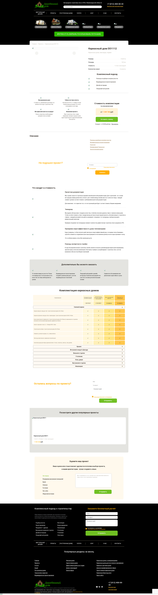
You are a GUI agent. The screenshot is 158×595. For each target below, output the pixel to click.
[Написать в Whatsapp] (2, 594)
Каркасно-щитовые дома (104, 565)
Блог (91, 13)
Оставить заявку (107, 119)
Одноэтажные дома (72, 563)
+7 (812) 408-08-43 (115, 4)
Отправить (108, 400)
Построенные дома (66, 13)
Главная (34, 44)
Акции (36, 568)
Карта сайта (100, 575)
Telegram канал (102, 587)
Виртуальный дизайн (40, 13)
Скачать (102, 172)
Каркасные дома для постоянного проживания (110, 563)
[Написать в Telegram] (0, 594)
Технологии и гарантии (41, 573)
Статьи (37, 565)
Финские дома (70, 560)
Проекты (53, 13)
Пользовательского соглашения (103, 397)
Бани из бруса (70, 570)
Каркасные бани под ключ (104, 573)
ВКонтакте (99, 586)
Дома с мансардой (71, 568)
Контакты (118, 13)
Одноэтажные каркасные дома (105, 570)
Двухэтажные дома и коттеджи (75, 565)
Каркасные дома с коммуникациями (107, 560)
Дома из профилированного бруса (106, 568)
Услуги (79, 13)
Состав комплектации (107, 106)
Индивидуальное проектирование (44, 575)
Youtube (97, 586)
